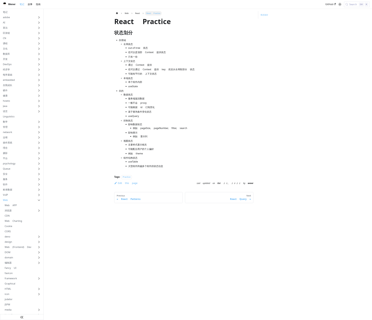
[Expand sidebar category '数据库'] (39, 54)
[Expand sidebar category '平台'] (39, 158)
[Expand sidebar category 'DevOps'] (39, 64)
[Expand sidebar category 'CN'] (39, 38)
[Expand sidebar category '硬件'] (39, 90)
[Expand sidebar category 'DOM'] (39, 252)
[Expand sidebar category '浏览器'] (39, 210)
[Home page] (117, 13)
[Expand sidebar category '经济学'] (39, 69)
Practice (126, 177)
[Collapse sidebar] (22, 317)
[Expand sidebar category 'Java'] (39, 106)
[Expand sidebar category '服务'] (39, 179)
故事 (30, 4)
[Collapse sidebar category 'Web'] (39, 200)
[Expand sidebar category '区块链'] (39, 33)
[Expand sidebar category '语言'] (39, 111)
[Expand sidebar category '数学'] (39, 122)
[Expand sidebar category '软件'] (39, 184)
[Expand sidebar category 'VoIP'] (39, 195)
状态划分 (264, 15)
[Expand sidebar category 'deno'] (39, 236)
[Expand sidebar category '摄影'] (39, 153)
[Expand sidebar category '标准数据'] (39, 189)
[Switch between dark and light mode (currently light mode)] (340, 4)
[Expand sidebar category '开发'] (39, 59)
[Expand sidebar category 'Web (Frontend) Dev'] (39, 247)
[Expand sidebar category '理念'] (39, 148)
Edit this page (127, 183)
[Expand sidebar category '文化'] (39, 48)
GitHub (329, 4)
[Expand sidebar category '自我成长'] (39, 85)
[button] (21, 17)
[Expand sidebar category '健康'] (39, 95)
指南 (38, 4)
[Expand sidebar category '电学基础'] (39, 75)
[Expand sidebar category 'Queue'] (39, 169)
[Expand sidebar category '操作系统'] (39, 142)
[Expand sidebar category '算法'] (39, 28)
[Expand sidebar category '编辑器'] (39, 263)
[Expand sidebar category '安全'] (39, 174)
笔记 (22, 4)
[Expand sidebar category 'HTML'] (39, 289)
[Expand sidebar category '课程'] (39, 43)
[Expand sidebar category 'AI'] (39, 22)
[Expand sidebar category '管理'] (39, 127)
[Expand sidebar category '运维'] (39, 137)
